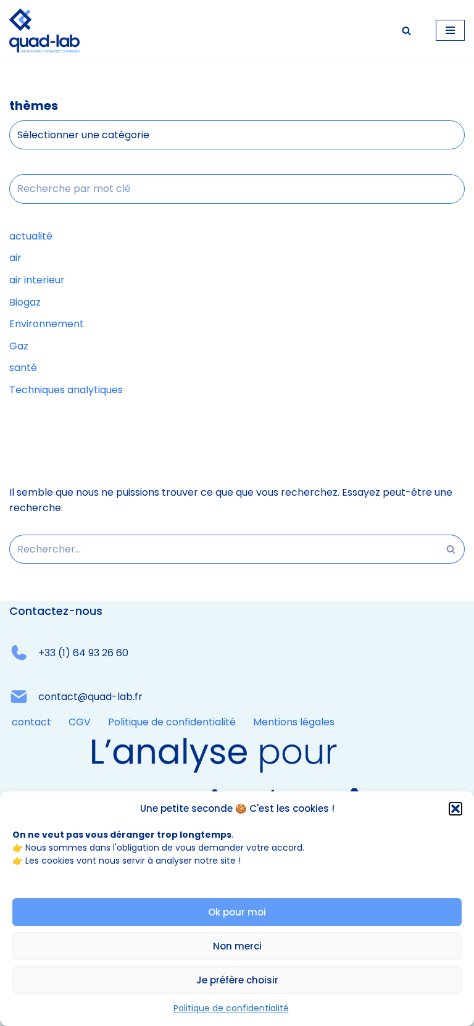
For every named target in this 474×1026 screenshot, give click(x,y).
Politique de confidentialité (231, 1008)
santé (23, 368)
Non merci (237, 946)
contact (31, 722)
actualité (30, 236)
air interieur (37, 280)
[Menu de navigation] (450, 30)
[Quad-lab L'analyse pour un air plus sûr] (44, 30)
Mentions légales (294, 722)
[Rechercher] (406, 30)
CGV (80, 722)
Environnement (46, 324)
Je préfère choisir (237, 980)
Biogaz (25, 302)
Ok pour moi (237, 912)
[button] (455, 809)
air (15, 258)
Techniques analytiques (66, 390)
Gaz (18, 346)
